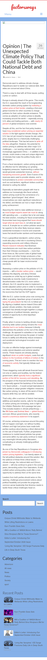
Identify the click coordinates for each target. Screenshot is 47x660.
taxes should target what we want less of (22, 221)
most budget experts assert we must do (21, 212)
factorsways (23, 6)
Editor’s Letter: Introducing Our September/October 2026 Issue (27, 633)
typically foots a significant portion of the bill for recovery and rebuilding (21, 376)
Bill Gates (10, 411)
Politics (7, 576)
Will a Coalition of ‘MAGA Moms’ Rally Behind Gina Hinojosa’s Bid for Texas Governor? (24, 622)
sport (7, 584)
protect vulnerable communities (31, 179)
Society (8, 580)
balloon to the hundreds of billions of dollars (21, 357)
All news (8, 568)
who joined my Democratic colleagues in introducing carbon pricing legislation (22, 452)
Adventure (9, 564)
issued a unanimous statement (15, 416)
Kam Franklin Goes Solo (15, 526)
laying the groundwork (12, 301)
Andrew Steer (23, 411)
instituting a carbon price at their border (22, 106)
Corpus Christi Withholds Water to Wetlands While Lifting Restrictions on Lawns (23, 601)
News (13, 77)
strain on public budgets (21, 355)
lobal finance (38, 411)
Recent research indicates (13, 245)
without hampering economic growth (21, 173)
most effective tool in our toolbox (22, 325)
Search (6, 499)
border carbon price (25, 271)
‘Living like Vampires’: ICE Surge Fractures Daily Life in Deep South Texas (23, 645)
